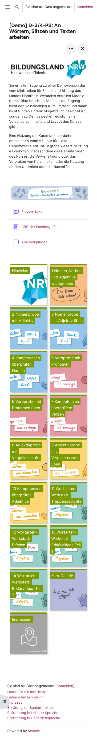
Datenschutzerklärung (25, 697)
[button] (17, 7)
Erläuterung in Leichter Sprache (32, 713)
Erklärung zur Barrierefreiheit (30, 707)
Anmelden (85, 7)
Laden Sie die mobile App (27, 692)
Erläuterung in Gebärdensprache (33, 718)
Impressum (16, 702)
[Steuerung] (71, 48)
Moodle (34, 731)
